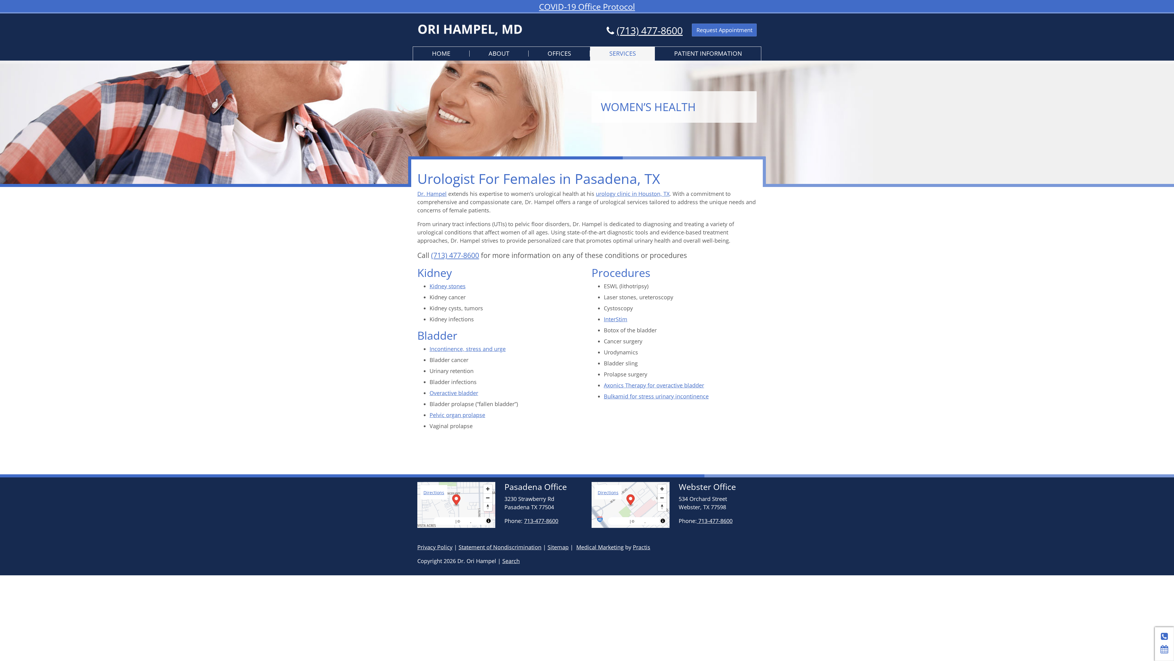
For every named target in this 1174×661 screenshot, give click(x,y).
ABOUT (499, 53)
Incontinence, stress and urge (468, 349)
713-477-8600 (541, 521)
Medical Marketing (600, 547)
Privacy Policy (434, 547)
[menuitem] (441, 54)
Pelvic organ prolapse (457, 415)
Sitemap (558, 547)
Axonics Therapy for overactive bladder (654, 385)
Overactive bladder (454, 393)
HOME (441, 53)
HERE (478, 521)
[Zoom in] (487, 488)
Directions (433, 492)
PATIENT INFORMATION (708, 53)
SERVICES (622, 53)
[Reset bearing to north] (487, 506)
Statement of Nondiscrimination (500, 547)
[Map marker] (456, 501)
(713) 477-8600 (650, 30)
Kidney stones (448, 286)
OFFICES (559, 53)
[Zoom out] (487, 497)
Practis (641, 547)
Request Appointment (724, 30)
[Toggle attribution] (488, 521)
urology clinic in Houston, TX (633, 193)
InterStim (615, 319)
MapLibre (445, 521)
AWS (465, 521)
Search (511, 561)
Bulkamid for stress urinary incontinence (656, 396)
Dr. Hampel (432, 193)
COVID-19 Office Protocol (587, 6)
